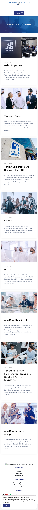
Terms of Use (19, 487)
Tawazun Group (12, 116)
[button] (3, 8)
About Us (19, 474)
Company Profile (19, 483)
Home (19, 472)
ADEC (7, 269)
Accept (6, 505)
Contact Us (19, 476)
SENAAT (9, 221)
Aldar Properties (13, 65)
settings (7, 502)
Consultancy (8, 62)
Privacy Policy (19, 485)
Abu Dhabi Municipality (16, 320)
